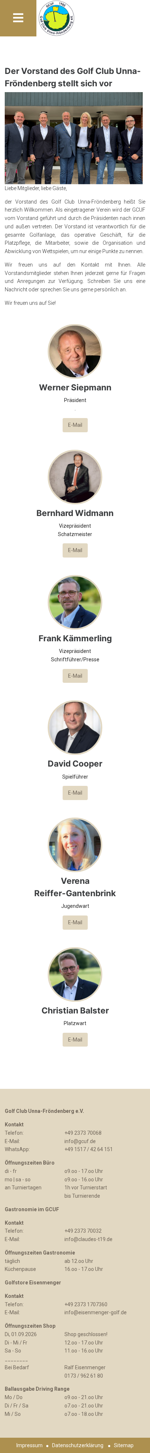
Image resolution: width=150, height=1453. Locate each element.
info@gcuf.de (80, 1141)
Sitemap (124, 1445)
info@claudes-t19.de (88, 1239)
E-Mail (75, 425)
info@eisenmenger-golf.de (95, 1312)
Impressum (29, 1445)
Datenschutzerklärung (77, 1445)
